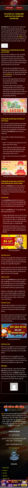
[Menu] (2, 3)
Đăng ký (5, 470)
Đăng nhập (6, 467)
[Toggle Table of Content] (4, 45)
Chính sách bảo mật (14, 448)
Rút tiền (5, 473)
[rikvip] (14, 481)
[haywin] (14, 485)
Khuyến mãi (6, 478)
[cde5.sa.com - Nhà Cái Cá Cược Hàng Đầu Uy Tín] (14, 2)
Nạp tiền (5, 476)
